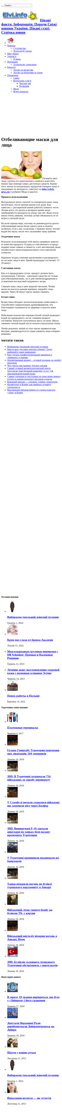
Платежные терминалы (22, 727)
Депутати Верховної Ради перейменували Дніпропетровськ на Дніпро (30, 1026)
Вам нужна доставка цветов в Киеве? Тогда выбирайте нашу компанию (29, 350)
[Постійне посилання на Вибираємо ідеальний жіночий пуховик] (12, 611)
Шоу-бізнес (13, 53)
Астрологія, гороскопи (25, 64)
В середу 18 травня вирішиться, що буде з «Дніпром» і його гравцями (33, 999)
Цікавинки (12, 75)
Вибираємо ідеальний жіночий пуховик (27, 346)
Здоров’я (11, 56)
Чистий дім (25, 83)
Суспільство (19, 48)
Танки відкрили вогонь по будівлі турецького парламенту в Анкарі (29, 885)
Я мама (17, 59)
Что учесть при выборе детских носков (27, 365)
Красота (11, 67)
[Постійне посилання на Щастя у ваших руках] (12, 1046)
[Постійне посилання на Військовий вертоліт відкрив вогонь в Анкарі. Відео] (12, 930)
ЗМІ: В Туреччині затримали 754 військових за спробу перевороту (29, 778)
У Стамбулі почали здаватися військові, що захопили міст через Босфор (33, 804)
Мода (16, 89)
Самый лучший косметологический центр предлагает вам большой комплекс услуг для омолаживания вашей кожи (30, 371)
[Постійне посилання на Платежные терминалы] (12, 721)
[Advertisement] (31, 114)
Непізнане (12, 62)
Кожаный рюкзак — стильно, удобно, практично (32, 381)
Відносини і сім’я (22, 80)
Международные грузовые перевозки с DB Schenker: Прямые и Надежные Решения (32, 655)
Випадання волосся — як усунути (29, 1098)
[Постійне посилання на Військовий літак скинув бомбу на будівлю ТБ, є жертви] (12, 904)
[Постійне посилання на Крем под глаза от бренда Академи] (12, 634)
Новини (11, 45)
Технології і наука (22, 51)
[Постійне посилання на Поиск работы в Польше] (12, 690)
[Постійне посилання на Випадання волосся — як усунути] (12, 1092)
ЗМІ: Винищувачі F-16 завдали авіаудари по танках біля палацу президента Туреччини (28, 832)
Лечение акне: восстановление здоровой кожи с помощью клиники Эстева (33, 671)
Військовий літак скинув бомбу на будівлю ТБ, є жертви (29, 911)
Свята (16, 78)
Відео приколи (20, 91)
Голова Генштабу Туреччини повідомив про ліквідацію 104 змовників (33, 752)
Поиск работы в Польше (23, 695)
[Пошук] (2, 6)
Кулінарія (24, 86)
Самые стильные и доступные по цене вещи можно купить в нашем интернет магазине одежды (33, 377)
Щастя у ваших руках (21, 1052)
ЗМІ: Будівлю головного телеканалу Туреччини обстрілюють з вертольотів (32, 963)
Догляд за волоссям (23, 70)
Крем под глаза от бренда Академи (30, 639)
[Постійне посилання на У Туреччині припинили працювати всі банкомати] (12, 852)
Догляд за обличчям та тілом (27, 72)
